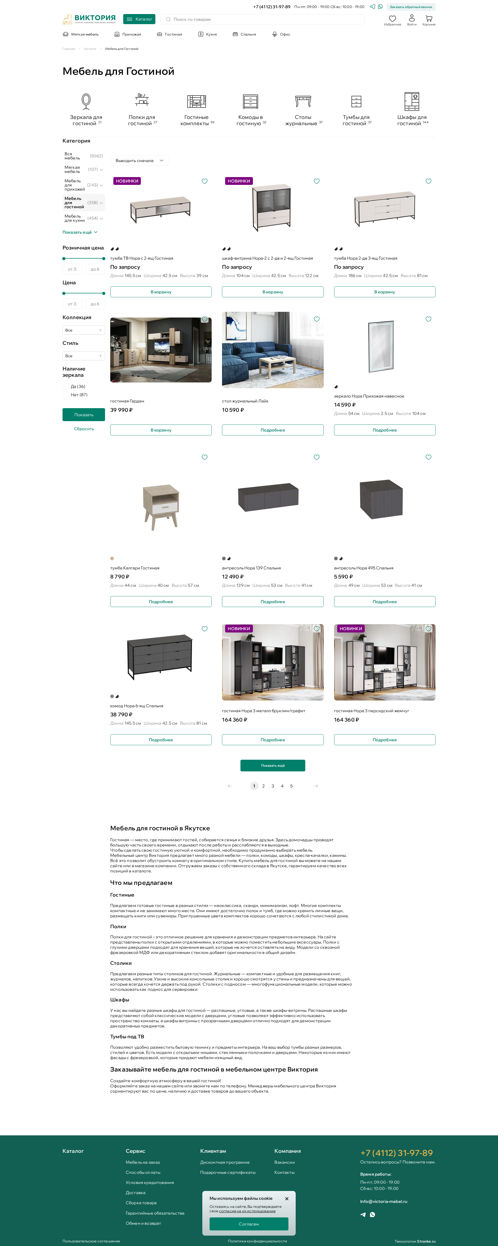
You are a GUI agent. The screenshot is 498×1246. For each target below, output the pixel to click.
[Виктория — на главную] (89, 20)
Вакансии (284, 1162)
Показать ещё (273, 765)
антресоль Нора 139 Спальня (251, 567)
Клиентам (213, 1151)
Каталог (73, 1151)
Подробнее (273, 430)
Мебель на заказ (143, 1162)
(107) (93, 169)
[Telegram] (372, 7)
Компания (287, 1151)
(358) (92, 202)
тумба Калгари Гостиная (135, 567)
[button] (392, 20)
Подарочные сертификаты (228, 1172)
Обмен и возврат (143, 1223)
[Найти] (168, 19)
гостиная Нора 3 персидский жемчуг (371, 710)
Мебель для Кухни (75, 218)
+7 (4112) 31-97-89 (272, 7)
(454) (92, 218)
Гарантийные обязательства (155, 1213)
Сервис (135, 1151)
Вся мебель (72, 156)
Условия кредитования (150, 1182)
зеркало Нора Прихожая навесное (369, 396)
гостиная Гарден (127, 401)
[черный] (336, 386)
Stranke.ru (426, 1241)
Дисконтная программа (225, 1162)
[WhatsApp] (380, 7)
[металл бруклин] (117, 249)
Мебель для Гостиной (74, 202)
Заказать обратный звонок (411, 7)
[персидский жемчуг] (112, 249)
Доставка (136, 1192)
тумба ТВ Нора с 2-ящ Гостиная (141, 258)
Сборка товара (141, 1202)
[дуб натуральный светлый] (112, 558)
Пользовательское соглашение (91, 1241)
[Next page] (316, 786)
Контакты (284, 1172)
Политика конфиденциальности (257, 1241)
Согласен (249, 1224)
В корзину (161, 291)
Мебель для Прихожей (75, 185)
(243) (92, 185)
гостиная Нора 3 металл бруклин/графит (263, 710)
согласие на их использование (247, 1211)
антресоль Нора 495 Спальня (363, 567)
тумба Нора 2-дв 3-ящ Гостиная (365, 258)
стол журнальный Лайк (245, 401)
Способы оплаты (143, 1172)
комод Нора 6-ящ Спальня (136, 705)
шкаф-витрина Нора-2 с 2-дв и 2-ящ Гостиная (267, 258)
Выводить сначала (135, 160)
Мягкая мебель (72, 169)
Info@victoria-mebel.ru (383, 1201)
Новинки (127, 181)
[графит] (224, 558)
